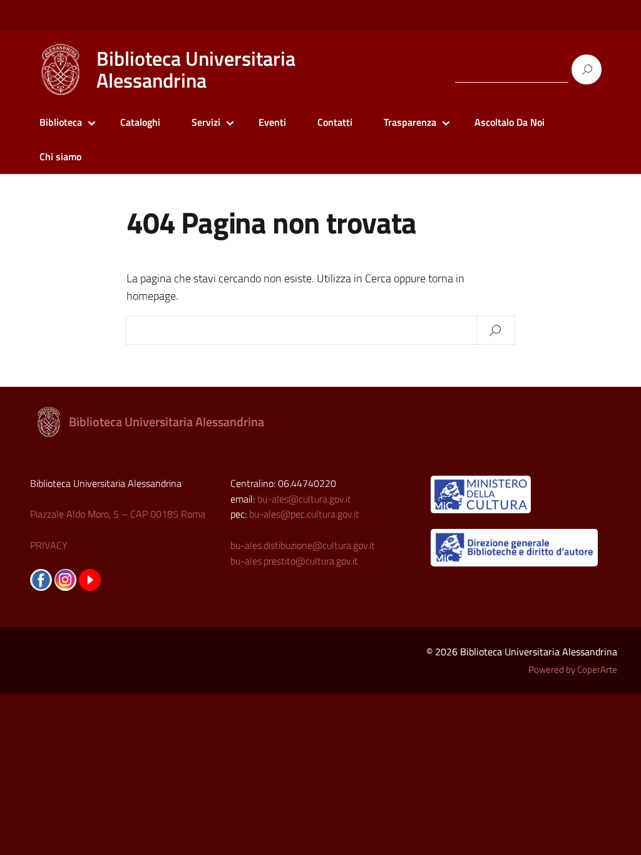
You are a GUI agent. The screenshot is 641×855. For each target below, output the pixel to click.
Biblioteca (60, 122)
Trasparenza (410, 122)
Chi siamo (60, 156)
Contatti (334, 122)
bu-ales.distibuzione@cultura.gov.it (302, 545)
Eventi (272, 122)
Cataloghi (140, 122)
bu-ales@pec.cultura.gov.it (304, 513)
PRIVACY (49, 545)
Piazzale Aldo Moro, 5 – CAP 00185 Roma (117, 513)
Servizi (206, 122)
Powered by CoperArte (572, 669)
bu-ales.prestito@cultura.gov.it (294, 560)
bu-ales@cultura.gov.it (304, 498)
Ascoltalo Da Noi (509, 122)
